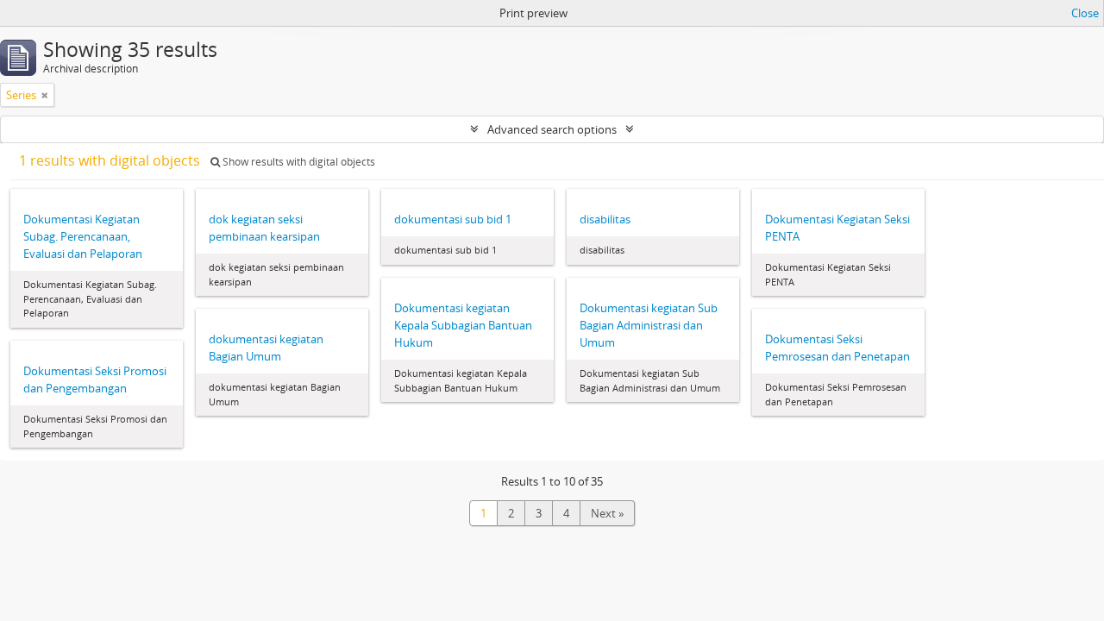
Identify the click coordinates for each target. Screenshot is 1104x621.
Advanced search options (552, 129)
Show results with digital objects (297, 161)
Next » (607, 513)
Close (1085, 13)
